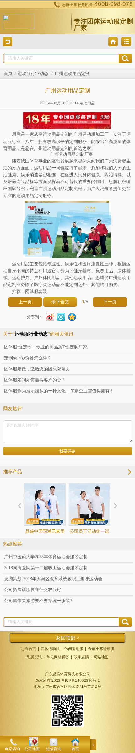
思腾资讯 (34, 657)
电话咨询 (12, 749)
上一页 (25, 302)
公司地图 (32, 749)
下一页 (109, 302)
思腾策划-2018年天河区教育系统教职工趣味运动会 (53, 578)
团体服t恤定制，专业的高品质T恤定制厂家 (45, 347)
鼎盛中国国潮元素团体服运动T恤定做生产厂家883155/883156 (44, 542)
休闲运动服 (73, 649)
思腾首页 (28, 649)
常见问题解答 (57, 657)
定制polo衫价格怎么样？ (27, 358)
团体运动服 (50, 649)
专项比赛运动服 (101, 649)
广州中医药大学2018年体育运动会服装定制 (46, 556)
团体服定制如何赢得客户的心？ (35, 380)
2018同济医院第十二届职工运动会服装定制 (46, 567)
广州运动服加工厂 (91, 134)
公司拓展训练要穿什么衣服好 (32, 589)
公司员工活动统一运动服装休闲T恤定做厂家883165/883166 (89, 542)
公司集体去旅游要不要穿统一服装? (38, 600)
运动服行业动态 (34, 73)
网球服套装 (36, 291)
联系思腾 (81, 657)
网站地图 (101, 657)
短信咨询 (53, 749)
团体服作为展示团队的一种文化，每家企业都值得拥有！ (59, 391)
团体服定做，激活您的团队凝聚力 (37, 369)
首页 (8, 73)
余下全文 (60, 302)
